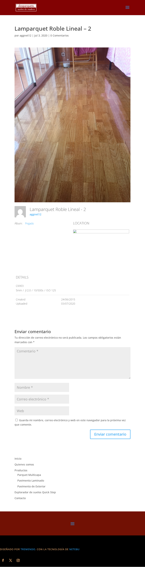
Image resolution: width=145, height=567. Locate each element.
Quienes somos (24, 464)
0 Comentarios (59, 35)
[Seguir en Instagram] (18, 560)
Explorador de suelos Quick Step (35, 492)
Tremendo (28, 549)
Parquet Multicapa (29, 475)
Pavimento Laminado (30, 480)
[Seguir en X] (11, 560)
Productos (21, 470)
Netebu (74, 549)
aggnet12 (25, 35)
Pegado (29, 223)
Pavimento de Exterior (31, 486)
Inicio (18, 458)
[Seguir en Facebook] (3, 560)
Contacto (20, 498)
